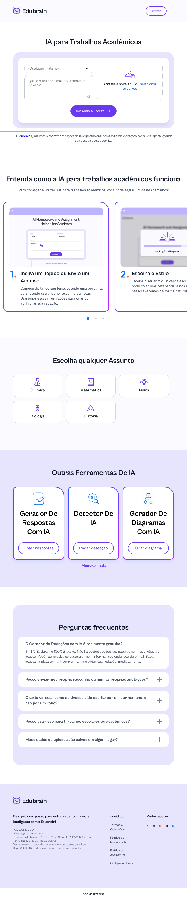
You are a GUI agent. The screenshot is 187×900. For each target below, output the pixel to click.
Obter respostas (38, 548)
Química (37, 390)
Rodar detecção (93, 548)
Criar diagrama (148, 548)
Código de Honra (121, 863)
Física (144, 390)
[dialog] (93, 894)
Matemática (90, 390)
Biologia (38, 416)
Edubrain (24, 136)
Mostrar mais (93, 565)
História (91, 416)
